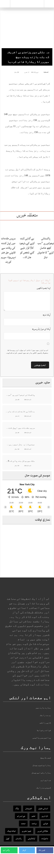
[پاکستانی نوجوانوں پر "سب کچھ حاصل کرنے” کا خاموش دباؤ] (46, 228)
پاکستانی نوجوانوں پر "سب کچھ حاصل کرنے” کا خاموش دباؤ (46, 247)
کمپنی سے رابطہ (43, 788)
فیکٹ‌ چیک (11, 831)
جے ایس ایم (45, 780)
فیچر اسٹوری (26, 831)
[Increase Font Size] (6, 72)
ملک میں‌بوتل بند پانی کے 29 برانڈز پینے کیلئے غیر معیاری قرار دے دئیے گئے (20, 461)
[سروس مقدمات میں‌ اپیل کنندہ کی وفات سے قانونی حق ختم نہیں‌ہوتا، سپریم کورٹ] (8, 228)
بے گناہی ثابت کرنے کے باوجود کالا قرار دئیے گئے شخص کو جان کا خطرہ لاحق (20, 411)
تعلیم (33, 816)
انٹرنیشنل (28, 808)
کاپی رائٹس (45, 723)
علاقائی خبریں (43, 831)
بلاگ (17, 808)
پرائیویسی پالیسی (42, 738)
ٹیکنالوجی (31, 838)
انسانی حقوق (43, 808)
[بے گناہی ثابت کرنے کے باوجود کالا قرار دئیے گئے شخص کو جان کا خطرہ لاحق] (27, 228)
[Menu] (5, 4)
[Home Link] (27, 3)
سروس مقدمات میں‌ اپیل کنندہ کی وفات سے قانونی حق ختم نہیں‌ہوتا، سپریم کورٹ (8, 250)
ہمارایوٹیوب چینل (42, 765)
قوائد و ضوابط (44, 730)
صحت (23, 823)
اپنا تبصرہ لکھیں (44, 288)
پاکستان (18, 838)
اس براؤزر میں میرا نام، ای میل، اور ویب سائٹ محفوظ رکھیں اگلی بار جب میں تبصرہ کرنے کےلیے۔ (27, 351)
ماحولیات (44, 838)
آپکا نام (47, 314)
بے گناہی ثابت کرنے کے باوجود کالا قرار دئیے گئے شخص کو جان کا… (27, 247)
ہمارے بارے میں (43, 708)
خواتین (45, 823)
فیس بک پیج (45, 758)
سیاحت (34, 823)
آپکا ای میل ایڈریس (41, 329)
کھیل (7, 838)
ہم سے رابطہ (45, 715)
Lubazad (46, 72)
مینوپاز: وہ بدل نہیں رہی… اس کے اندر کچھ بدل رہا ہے (20, 444)
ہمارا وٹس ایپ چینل (41, 773)
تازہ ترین (45, 816)
